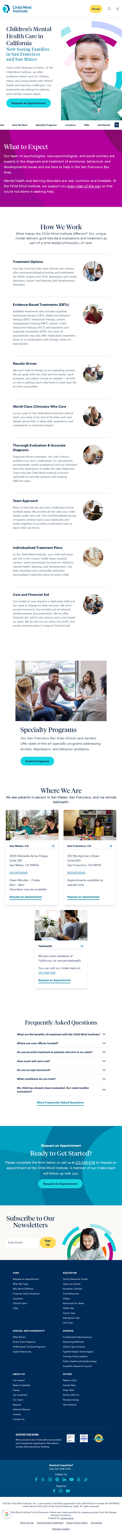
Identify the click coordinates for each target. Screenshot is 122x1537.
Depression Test (71, 1318)
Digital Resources (22, 1351)
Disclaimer (96, 1522)
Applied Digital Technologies (78, 1351)
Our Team (18, 1400)
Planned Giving (71, 1400)
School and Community (29, 1331)
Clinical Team (20, 1303)
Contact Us (18, 1419)
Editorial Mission (21, 1409)
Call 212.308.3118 (60, 1468)
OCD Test (68, 1323)
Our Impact (19, 1380)
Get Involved (69, 1404)
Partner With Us (71, 1395)
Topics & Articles (72, 1284)
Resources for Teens (73, 1303)
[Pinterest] (57, 1479)
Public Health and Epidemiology (80, 1361)
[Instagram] (50, 1479)
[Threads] (79, 1479)
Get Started (104, 125)
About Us (19, 1374)
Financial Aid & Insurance (26, 1293)
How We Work (19, 125)
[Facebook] (36, 1479)
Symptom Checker (72, 1288)
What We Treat (20, 1284)
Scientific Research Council (77, 1366)
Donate (96, 9)
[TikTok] (86, 1479)
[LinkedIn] (64, 1479)
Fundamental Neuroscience (77, 1337)
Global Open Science (74, 1346)
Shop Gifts (68, 1390)
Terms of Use (27, 1522)
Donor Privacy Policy (77, 1522)
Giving (67, 1374)
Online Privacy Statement (50, 1522)
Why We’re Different (23, 1288)
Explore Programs (37, 761)
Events (16, 1390)
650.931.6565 (19, 872)
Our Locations (20, 1395)
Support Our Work (27, 1434)
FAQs (86, 125)
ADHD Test (68, 1308)
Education (70, 1273)
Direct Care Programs (24, 1342)
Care (16, 1273)
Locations (70, 125)
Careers (17, 1414)
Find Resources (71, 1293)
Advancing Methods (73, 1342)
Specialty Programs (46, 125)
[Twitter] (43, 1479)
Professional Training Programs (29, 1346)
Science (68, 1331)
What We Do (19, 1337)
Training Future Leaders (75, 1356)
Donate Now (69, 1385)
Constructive (66, 1518)
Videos (66, 1298)
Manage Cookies (61, 1529)
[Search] (109, 9)
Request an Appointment (28, 103)
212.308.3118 (46, 972)
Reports (17, 1404)
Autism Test (69, 1313)
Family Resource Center (75, 1279)
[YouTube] (71, 1479)
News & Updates (21, 1385)
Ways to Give (70, 1380)
